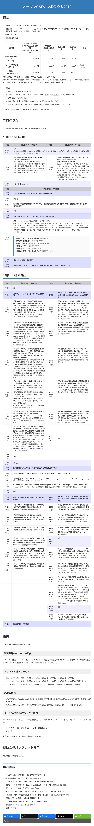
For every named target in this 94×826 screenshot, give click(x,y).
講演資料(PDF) (33, 317)
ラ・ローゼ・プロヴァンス (55, 95)
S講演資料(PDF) (23, 451)
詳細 (32, 699)
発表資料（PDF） (45, 238)
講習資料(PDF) (72, 159)
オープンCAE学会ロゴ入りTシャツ (16, 720)
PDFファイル (22, 98)
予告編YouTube (82, 66)
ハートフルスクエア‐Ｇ (23, 29)
